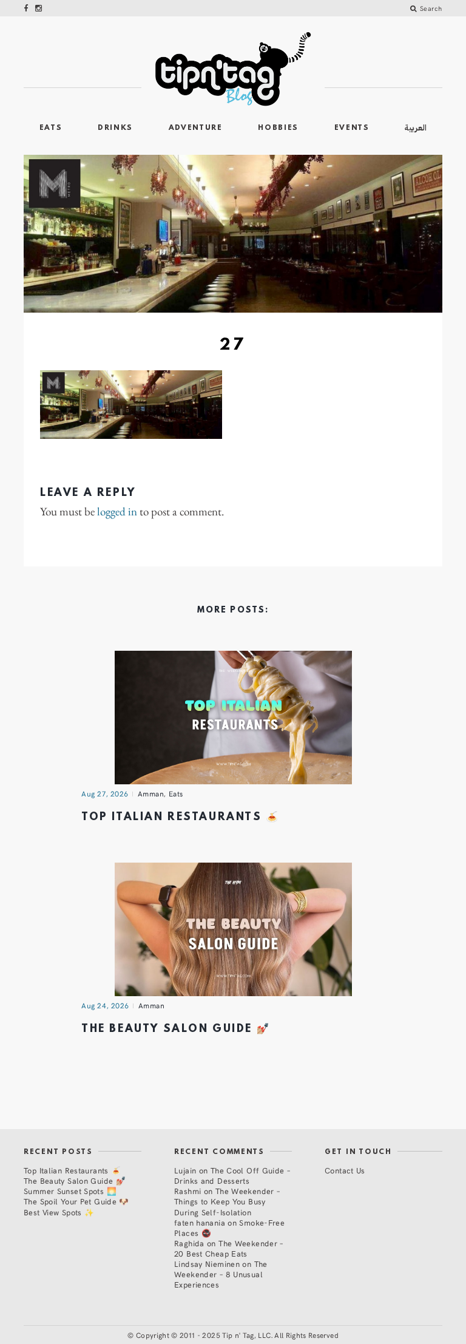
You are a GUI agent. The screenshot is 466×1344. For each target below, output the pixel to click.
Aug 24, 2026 (105, 1005)
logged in (117, 512)
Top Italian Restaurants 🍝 (180, 817)
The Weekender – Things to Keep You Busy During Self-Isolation (227, 1201)
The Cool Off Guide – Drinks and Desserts (232, 1175)
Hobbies (278, 128)
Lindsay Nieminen (207, 1263)
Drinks (115, 128)
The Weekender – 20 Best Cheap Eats (228, 1248)
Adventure (196, 128)
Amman (151, 793)
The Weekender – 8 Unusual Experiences (221, 1273)
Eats (50, 128)
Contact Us (345, 1170)
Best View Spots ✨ (59, 1212)
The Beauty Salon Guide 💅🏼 (175, 1029)
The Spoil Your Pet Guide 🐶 (76, 1201)
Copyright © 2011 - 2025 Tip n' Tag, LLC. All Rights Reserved (237, 1335)
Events (352, 128)
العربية (416, 128)
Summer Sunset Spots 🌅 (70, 1191)
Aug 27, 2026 (105, 793)
